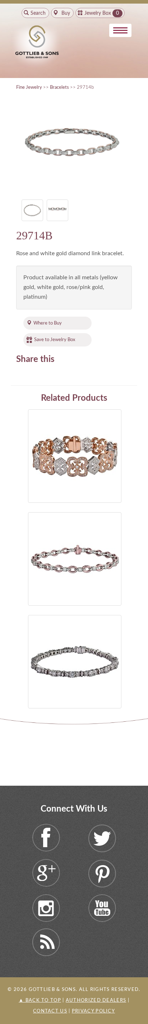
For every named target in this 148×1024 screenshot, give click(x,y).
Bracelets (59, 87)
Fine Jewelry (29, 87)
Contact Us (50, 1011)
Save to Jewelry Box (54, 339)
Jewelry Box (97, 13)
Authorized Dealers (96, 1000)
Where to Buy (47, 323)
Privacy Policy (93, 1011)
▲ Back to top (40, 1000)
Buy (65, 13)
